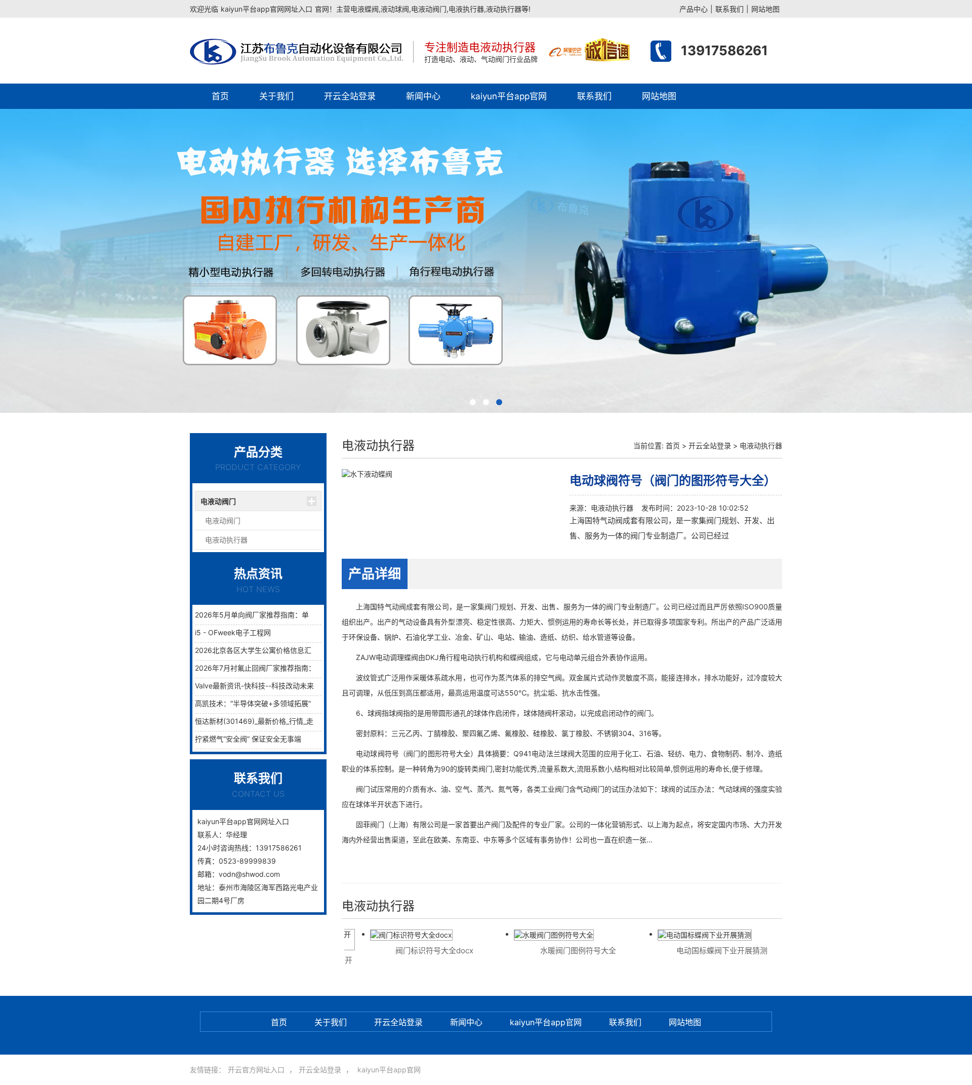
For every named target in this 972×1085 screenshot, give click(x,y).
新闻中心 (423, 96)
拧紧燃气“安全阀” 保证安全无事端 (248, 738)
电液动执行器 (226, 539)
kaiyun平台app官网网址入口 (266, 9)
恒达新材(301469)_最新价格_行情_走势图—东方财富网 (282, 721)
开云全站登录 (350, 96)
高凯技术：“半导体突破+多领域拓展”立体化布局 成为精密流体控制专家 (307, 703)
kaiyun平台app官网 (509, 96)
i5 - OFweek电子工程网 (233, 632)
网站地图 (765, 9)
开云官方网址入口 (256, 1069)
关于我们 (276, 96)
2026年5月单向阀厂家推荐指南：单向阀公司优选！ (276, 614)
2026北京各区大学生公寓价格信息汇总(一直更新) (273, 650)
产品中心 (693, 9)
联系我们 (729, 9)
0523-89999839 (247, 861)
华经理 (236, 834)
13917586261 (724, 50)
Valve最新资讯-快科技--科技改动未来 (254, 685)
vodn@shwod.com (249, 874)
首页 (220, 96)
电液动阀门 (218, 501)
